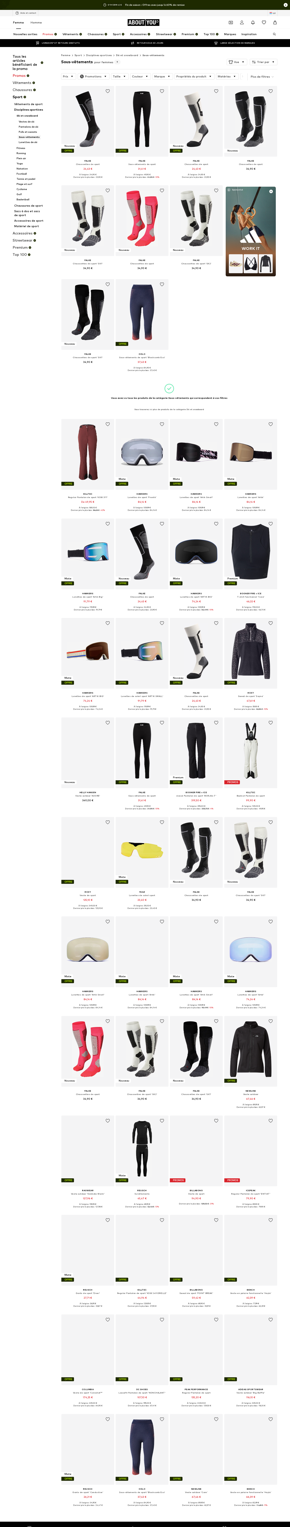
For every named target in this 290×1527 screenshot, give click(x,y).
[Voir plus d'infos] (88, 180)
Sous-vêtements (153, 55)
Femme (18, 22)
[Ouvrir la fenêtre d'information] (286, 5)
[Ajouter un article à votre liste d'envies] (107, 91)
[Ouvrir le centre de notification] (253, 22)
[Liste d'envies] (264, 22)
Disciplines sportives (99, 55)
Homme (36, 22)
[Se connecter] (241, 22)
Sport (78, 55)
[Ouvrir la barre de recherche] (273, 34)
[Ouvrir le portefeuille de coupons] (230, 22)
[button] (237, 62)
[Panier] (275, 22)
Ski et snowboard (127, 55)
